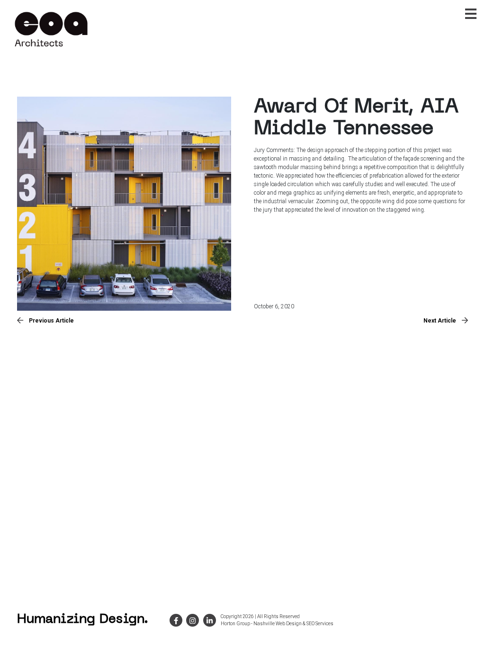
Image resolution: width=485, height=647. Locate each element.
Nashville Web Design (277, 623)
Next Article (439, 320)
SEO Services (319, 623)
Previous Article (51, 320)
